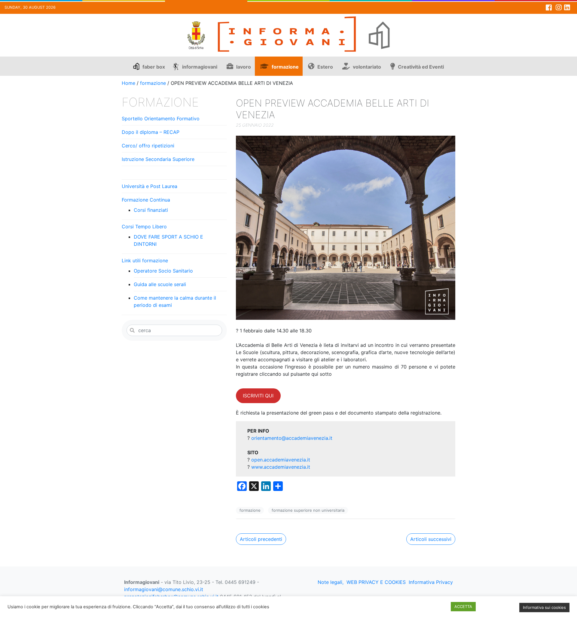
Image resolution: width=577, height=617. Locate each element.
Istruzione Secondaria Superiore (158, 159)
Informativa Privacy (431, 582)
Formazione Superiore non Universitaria (168, 173)
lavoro (243, 67)
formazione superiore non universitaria (308, 510)
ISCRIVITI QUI (258, 396)
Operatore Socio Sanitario (163, 271)
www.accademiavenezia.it (280, 467)
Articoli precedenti (261, 539)
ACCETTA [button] (463, 606)
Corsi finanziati (151, 210)
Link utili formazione (145, 261)
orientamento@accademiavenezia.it (291, 438)
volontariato (367, 67)
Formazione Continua (146, 200)
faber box (153, 67)
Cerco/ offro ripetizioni (148, 146)
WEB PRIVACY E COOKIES (376, 582)
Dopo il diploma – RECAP (150, 132)
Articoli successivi (430, 539)
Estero (325, 67)
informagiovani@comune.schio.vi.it (163, 589)
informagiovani (199, 67)
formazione (285, 67)
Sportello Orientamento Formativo (161, 119)
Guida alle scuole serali (160, 284)
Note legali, (330, 582)
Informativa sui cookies (544, 607)
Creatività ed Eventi (421, 67)
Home (128, 83)
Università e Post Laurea (149, 186)
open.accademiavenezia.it (280, 460)
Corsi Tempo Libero (144, 227)
